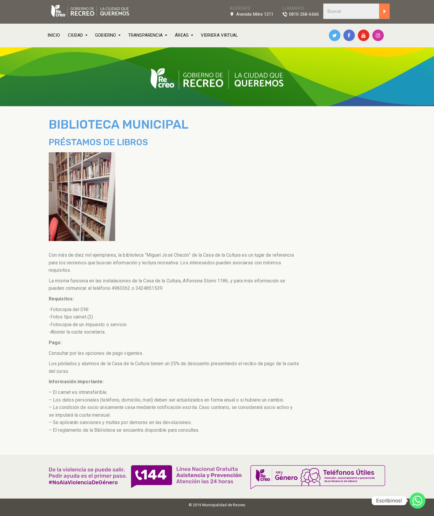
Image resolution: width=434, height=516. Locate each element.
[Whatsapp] (417, 501)
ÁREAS (182, 35)
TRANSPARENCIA (145, 35)
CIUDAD (75, 35)
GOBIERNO (105, 35)
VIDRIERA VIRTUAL (219, 35)
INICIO (54, 35)
